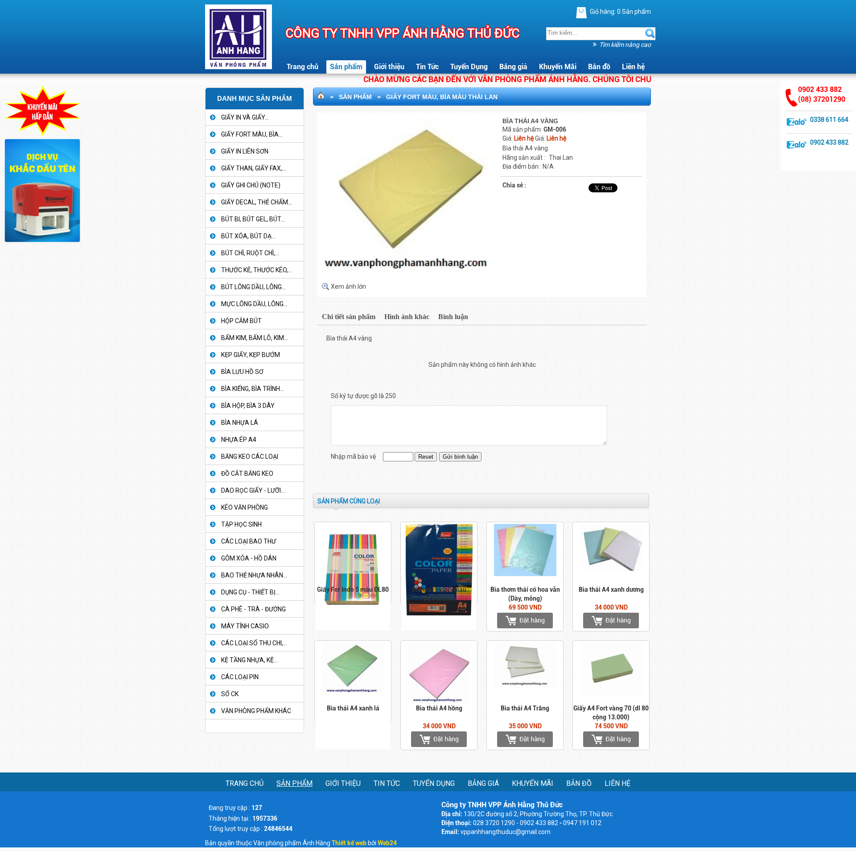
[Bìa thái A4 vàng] (411, 275)
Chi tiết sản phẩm (348, 316)
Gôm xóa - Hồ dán (248, 558)
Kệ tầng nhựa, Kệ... (249, 660)
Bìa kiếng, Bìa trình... (252, 388)
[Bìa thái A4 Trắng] (525, 739)
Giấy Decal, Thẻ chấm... (256, 202)
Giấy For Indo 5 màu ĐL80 (353, 589)
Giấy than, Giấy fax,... (253, 168)
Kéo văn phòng (244, 507)
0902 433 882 (829, 142)
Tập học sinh (241, 524)
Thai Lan (561, 157)
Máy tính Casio (245, 626)
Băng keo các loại (249, 456)
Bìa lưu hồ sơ (242, 371)
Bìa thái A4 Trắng (525, 708)
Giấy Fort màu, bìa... (252, 134)
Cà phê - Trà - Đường (253, 609)
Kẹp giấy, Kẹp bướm (250, 354)
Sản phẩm (355, 96)
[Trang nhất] (321, 96)
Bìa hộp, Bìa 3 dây (248, 405)
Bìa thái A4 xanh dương (611, 589)
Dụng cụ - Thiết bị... (250, 592)
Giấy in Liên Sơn (244, 151)
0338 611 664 (829, 119)
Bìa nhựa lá (239, 422)
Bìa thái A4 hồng (439, 708)
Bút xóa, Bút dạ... (248, 236)
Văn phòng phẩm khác (256, 710)
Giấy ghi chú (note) (250, 185)
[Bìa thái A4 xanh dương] (611, 620)
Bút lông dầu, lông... (253, 287)
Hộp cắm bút (241, 320)
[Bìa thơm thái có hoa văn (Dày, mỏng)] (525, 620)
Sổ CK (230, 693)
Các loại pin (240, 677)
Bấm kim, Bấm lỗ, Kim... (254, 337)
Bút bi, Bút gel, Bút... (253, 219)
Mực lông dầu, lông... (254, 303)
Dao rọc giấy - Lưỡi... (253, 490)
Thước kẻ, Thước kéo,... (256, 270)
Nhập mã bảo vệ (354, 456)
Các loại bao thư (248, 541)
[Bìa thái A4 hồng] (439, 739)
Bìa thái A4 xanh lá (353, 708)
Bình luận (453, 316)
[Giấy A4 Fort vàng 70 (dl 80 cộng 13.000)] (611, 739)
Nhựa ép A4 (238, 439)
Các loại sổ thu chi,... (254, 643)
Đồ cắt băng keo (247, 473)
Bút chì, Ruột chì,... (250, 253)
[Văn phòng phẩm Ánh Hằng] (238, 33)
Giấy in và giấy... (245, 117)
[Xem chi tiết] (581, 12)
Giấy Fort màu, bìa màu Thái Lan (442, 96)
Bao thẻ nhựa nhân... (254, 575)
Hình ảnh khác (406, 316)
